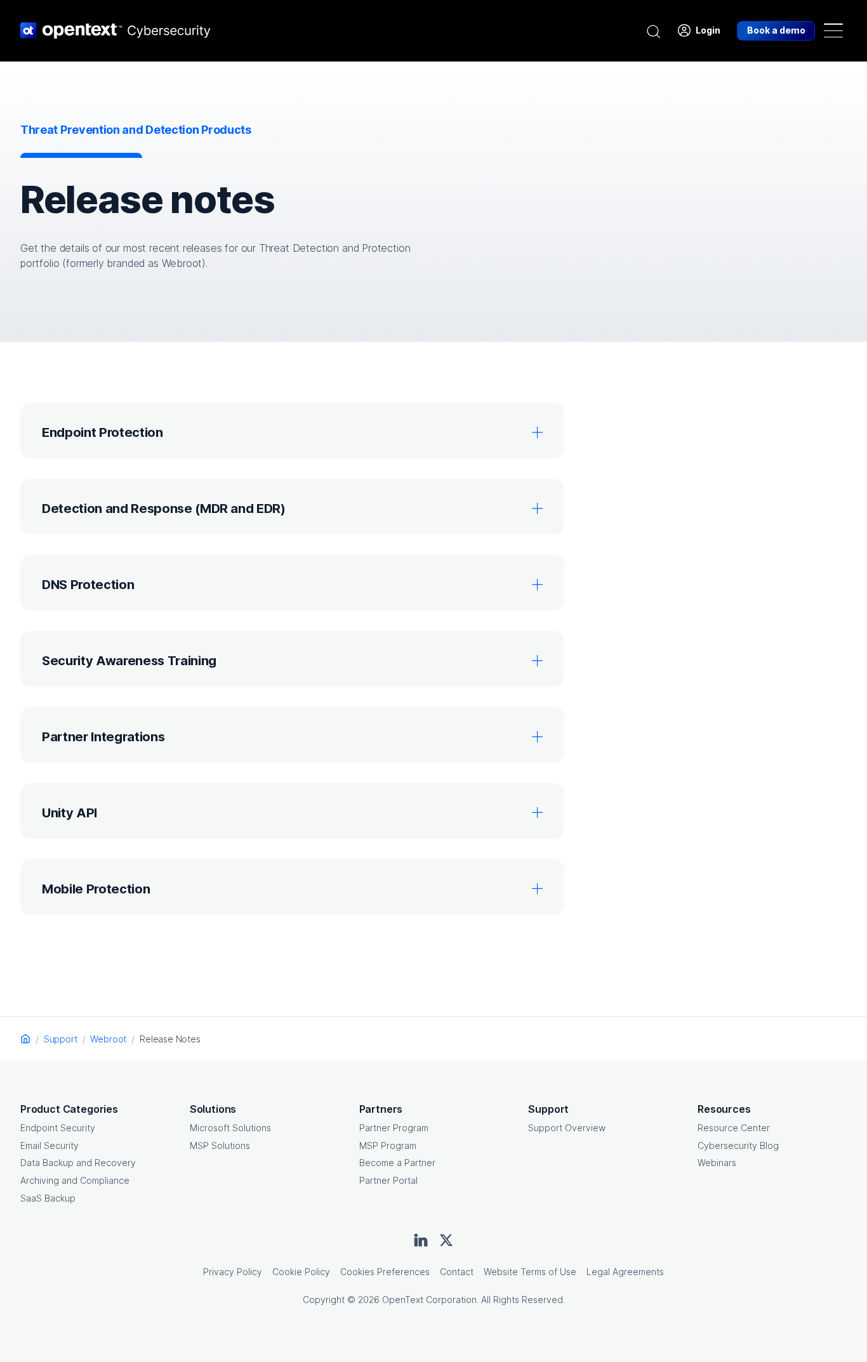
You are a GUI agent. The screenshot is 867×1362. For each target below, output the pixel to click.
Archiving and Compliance (74, 1180)
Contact (456, 1271)
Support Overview (567, 1127)
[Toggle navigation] (833, 30)
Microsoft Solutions (230, 1127)
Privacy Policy (232, 1271)
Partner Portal (388, 1180)
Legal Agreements (625, 1271)
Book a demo (776, 30)
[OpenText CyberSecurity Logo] (115, 30)
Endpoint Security (57, 1127)
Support (60, 1039)
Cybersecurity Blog (738, 1145)
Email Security (49, 1145)
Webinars (717, 1162)
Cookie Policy (301, 1271)
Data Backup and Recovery (78, 1162)
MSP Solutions (220, 1145)
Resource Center (734, 1127)
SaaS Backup (48, 1198)
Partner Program (393, 1127)
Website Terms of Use (530, 1271)
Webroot (108, 1039)
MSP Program (387, 1145)
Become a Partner (397, 1162)
